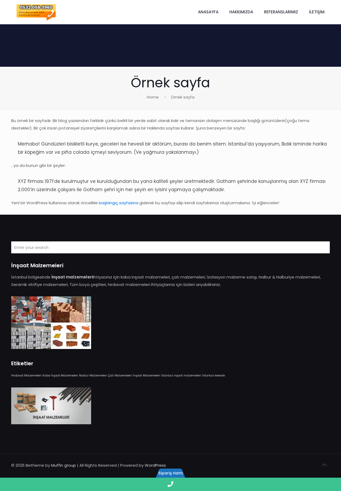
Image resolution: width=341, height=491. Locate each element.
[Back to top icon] (324, 464)
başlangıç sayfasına (118, 203)
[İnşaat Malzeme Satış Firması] (36, 12)
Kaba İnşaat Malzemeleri (60, 376)
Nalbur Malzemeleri (93, 376)
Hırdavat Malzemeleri (26, 376)
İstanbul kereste (213, 376)
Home (153, 97)
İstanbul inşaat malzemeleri (181, 376)
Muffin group (63, 465)
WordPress (155, 465)
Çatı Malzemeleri (120, 376)
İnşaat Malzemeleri (146, 376)
